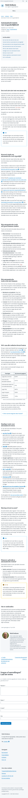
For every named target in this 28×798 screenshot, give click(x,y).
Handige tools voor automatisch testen (11, 50)
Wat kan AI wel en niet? (8, 53)
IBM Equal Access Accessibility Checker (13, 486)
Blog (11, 16)
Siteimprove (6, 477)
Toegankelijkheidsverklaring (9, 771)
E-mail (3, 708)
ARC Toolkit (6, 469)
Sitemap (4, 773)
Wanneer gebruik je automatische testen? (12, 55)
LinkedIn (5, 741)
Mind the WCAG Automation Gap (9, 169)
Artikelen (7, 16)
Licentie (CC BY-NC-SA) (7, 776)
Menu (14, 11)
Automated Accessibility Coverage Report (11, 202)
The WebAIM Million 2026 (16, 352)
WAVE (20, 350)
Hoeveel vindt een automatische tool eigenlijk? (13, 42)
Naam (3, 700)
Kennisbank (5, 752)
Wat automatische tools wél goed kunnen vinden (13, 44)
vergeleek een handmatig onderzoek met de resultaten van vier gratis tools (13, 178)
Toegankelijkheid (13, 29)
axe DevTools (6, 433)
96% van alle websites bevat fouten (10, 48)
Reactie (3, 685)
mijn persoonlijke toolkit (16, 495)
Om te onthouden (7, 57)
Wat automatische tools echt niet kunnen (12, 46)
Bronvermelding (6, 778)
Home (2, 16)
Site (2, 716)
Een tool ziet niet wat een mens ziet (11, 40)
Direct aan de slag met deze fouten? (13, 413)
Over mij (4, 760)
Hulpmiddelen (5, 755)
